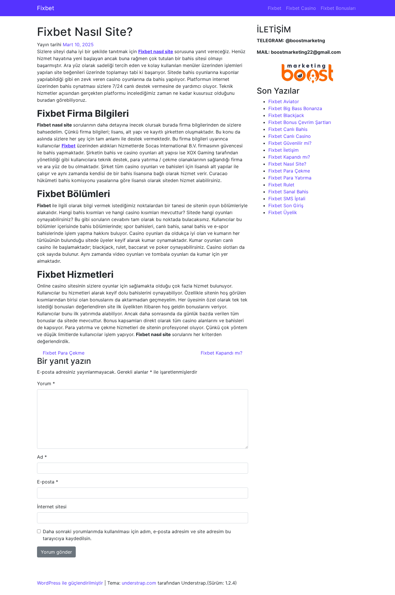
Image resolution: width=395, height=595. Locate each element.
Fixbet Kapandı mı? (222, 353)
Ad (42, 457)
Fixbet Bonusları (338, 8)
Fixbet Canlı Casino (289, 136)
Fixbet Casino (301, 8)
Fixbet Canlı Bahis (287, 129)
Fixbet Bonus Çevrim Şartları (299, 122)
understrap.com (139, 583)
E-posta (47, 482)
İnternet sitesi (52, 506)
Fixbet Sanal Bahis (288, 191)
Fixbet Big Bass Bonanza (295, 108)
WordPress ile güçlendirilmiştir (70, 583)
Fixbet (45, 8)
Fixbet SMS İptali (286, 198)
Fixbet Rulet (281, 185)
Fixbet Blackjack (286, 115)
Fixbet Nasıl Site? (287, 164)
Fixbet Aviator (283, 101)
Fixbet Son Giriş (285, 205)
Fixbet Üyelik (282, 212)
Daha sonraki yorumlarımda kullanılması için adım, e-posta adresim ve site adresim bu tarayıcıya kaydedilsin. (137, 535)
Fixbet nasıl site (155, 51)
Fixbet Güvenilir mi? (289, 143)
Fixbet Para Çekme (62, 353)
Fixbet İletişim (283, 150)
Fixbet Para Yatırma (289, 178)
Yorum (46, 383)
